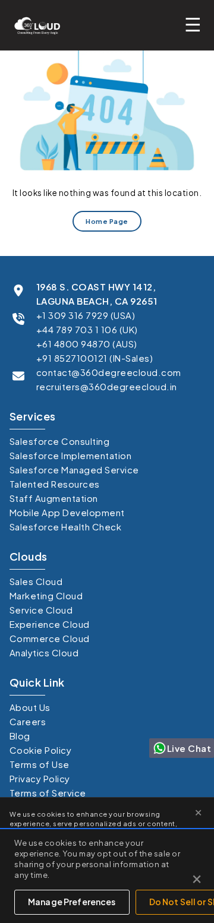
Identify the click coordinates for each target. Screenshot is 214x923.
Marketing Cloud (46, 595)
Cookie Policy (41, 750)
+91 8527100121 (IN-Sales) (94, 357)
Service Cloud (41, 609)
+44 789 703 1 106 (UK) (87, 329)
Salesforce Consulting (60, 441)
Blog (20, 735)
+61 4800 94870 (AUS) (86, 343)
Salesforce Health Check (66, 526)
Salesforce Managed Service (74, 469)
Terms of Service (48, 792)
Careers (28, 721)
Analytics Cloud (44, 652)
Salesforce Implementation (71, 455)
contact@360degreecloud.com (108, 372)
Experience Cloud (50, 624)
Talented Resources (55, 483)
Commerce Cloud (50, 638)
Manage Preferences (72, 901)
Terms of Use (40, 764)
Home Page (107, 221)
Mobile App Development (67, 512)
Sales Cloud (36, 581)
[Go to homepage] (34, 25)
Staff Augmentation (54, 498)
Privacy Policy (40, 778)
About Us (30, 707)
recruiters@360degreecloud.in (106, 386)
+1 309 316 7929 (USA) (86, 315)
